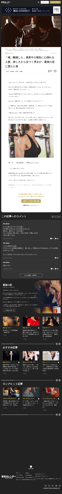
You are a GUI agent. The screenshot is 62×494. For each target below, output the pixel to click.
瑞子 (16, 117)
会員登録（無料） (55, 2)
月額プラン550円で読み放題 (31, 201)
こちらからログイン (34, 205)
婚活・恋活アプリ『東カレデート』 (41, 476)
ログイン (45, 2)
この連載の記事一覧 (9, 310)
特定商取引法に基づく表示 (30, 479)
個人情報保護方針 (29, 475)
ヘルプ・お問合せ (19, 475)
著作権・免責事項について (30, 477)
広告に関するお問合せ (20, 477)
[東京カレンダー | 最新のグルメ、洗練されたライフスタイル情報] (5, 2)
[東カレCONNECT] (31, 10)
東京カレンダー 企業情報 (20, 479)
